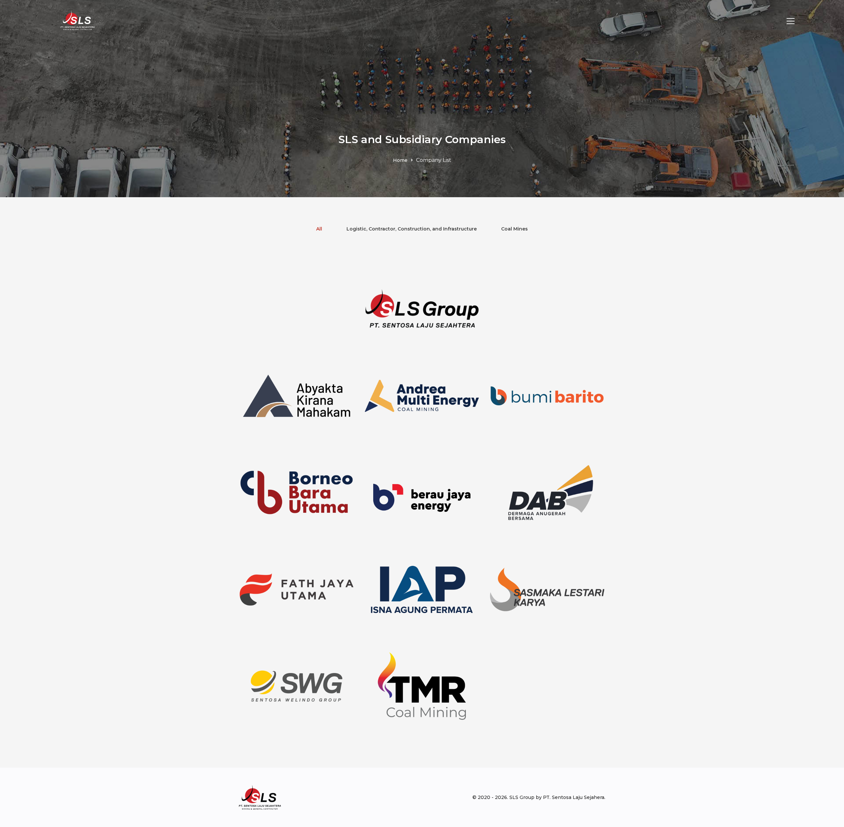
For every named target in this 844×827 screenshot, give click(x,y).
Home (400, 160)
